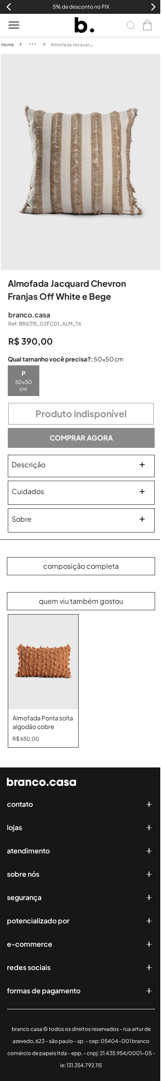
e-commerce (29, 943)
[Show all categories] (32, 44)
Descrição (28, 464)
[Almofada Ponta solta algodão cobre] (43, 662)
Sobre (22, 518)
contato (20, 803)
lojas (14, 827)
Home (7, 44)
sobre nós (23, 873)
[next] (155, 161)
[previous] (7, 161)
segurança (24, 897)
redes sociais (29, 967)
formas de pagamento (43, 990)
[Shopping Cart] (147, 25)
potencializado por (38, 920)
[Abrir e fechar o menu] (14, 25)
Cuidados (28, 491)
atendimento (28, 850)
